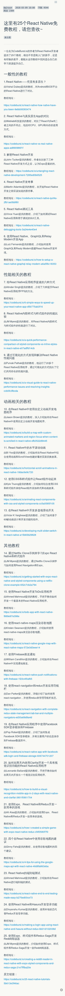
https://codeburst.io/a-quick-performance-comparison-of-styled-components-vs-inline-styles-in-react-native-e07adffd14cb (31, 344)
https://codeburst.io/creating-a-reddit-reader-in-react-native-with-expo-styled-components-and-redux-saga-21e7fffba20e (29, 963)
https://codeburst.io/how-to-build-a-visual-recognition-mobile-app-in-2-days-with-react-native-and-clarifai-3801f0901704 (31, 793)
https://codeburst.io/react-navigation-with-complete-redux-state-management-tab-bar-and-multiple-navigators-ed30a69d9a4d (31, 713)
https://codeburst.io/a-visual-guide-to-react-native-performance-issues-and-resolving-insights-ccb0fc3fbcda (30, 387)
